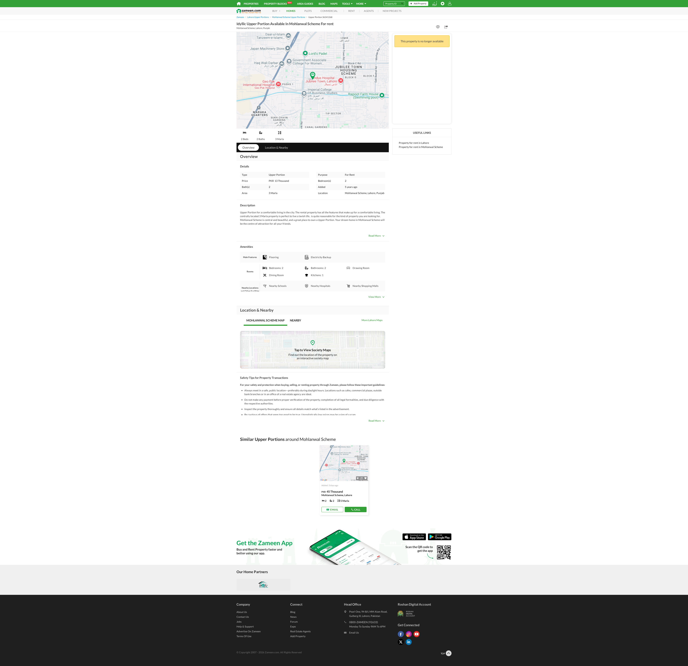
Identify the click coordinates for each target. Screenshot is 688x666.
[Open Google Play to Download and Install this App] (440, 539)
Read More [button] (375, 235)
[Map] (358, 478)
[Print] (438, 27)
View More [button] (374, 296)
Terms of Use (243, 636)
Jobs (239, 621)
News (293, 616)
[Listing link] (344, 480)
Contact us (242, 616)
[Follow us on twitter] (402, 644)
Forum (294, 621)
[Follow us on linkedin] (410, 644)
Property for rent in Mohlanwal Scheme (421, 146)
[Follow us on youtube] (417, 637)
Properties (251, 3)
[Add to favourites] (365, 478)
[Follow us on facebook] (402, 637)
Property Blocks (277, 3)
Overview (248, 147)
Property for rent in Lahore (414, 142)
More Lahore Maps (372, 320)
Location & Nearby (276, 147)
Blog (322, 3)
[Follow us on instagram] (410, 637)
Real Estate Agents (300, 631)
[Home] (238, 3)
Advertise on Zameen (248, 631)
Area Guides (305, 3)
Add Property (297, 636)
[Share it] (361, 478)
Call (357, 509)
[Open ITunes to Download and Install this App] (415, 539)
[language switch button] (434, 3)
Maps (334, 3)
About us (241, 611)
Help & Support (245, 626)
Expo (293, 626)
